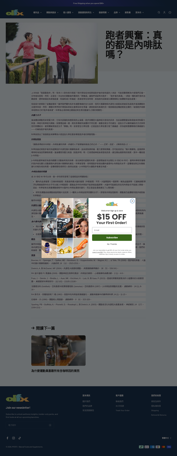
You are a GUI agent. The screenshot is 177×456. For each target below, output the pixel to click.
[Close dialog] (132, 201)
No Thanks (112, 243)
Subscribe (112, 237)
